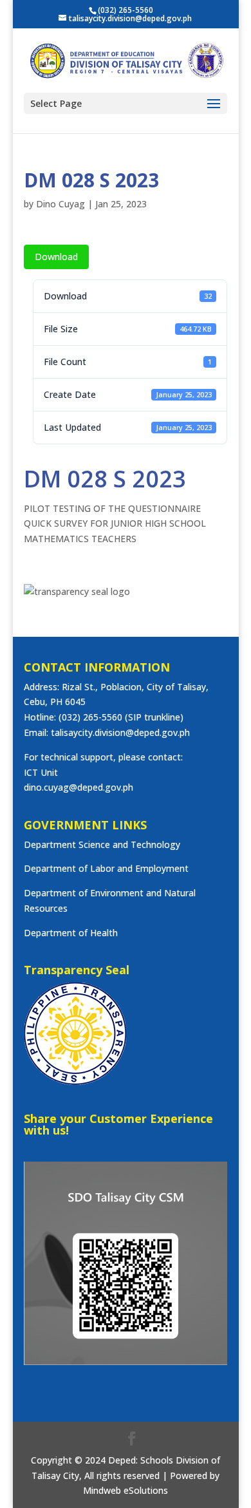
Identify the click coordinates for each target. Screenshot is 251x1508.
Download (56, 256)
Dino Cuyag (60, 204)
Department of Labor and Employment (106, 868)
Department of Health (71, 933)
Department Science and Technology (102, 844)
